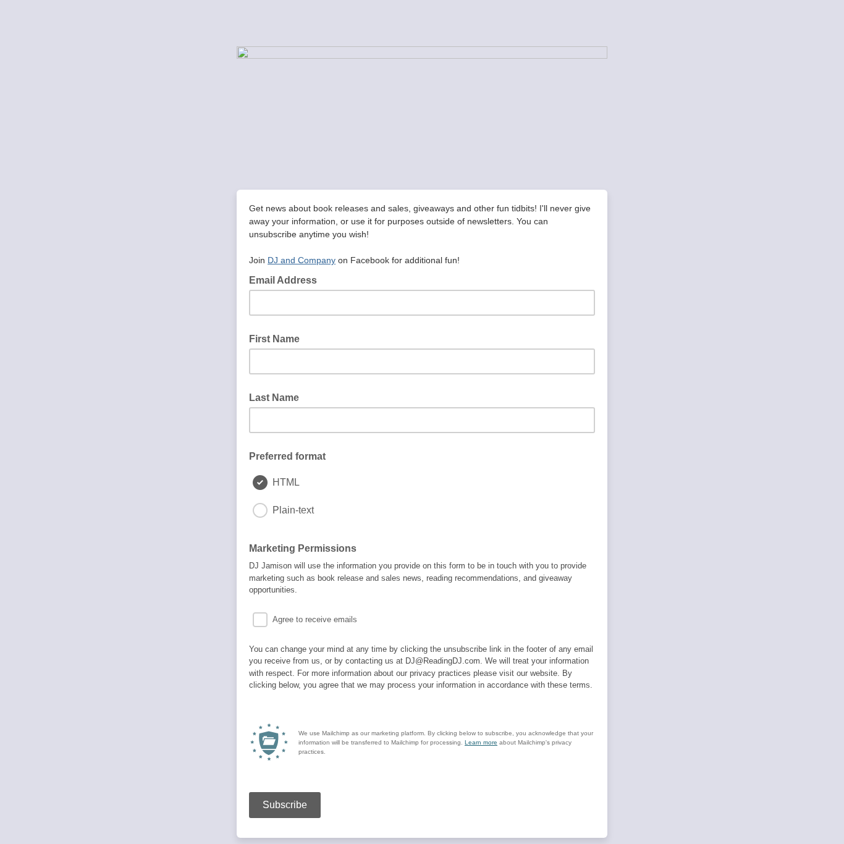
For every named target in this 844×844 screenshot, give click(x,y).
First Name (274, 339)
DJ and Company (301, 260)
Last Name (274, 397)
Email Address (286, 279)
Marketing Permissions (303, 548)
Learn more (481, 742)
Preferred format (287, 456)
